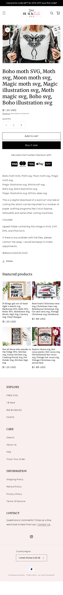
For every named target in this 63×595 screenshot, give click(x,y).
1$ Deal (10, 403)
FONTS (10, 417)
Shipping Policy (14, 479)
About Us (11, 445)
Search (10, 437)
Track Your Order (15, 459)
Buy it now (31, 145)
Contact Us (43, 524)
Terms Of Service (16, 501)
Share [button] (9, 261)
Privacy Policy (14, 494)
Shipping (6, 113)
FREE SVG (12, 395)
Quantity (6, 119)
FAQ (8, 452)
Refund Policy (14, 487)
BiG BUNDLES (14, 410)
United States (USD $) (29, 558)
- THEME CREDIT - (31, 575)
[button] (4, 13)
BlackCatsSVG (19, 575)
